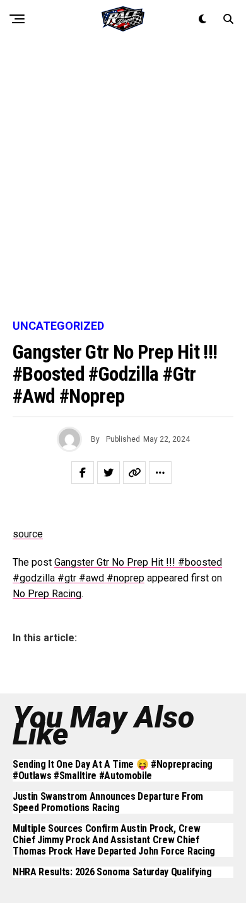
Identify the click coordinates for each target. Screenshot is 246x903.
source (28, 534)
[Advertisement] (123, 179)
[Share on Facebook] (82, 472)
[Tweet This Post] (108, 472)
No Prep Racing (47, 594)
